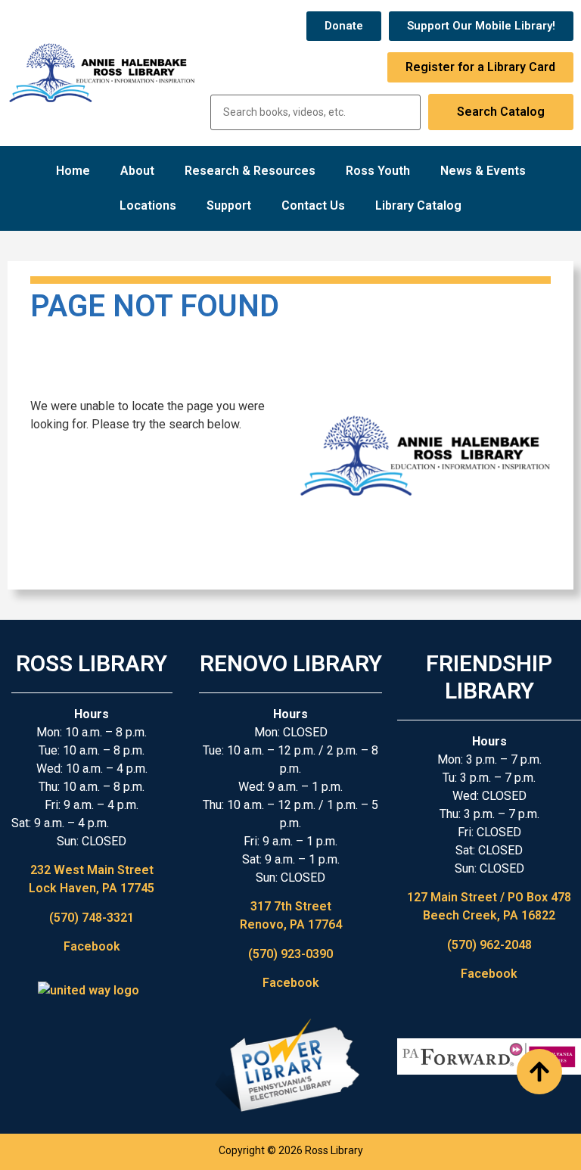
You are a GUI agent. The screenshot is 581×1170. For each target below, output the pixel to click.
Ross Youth (378, 170)
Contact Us (313, 205)
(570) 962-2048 (489, 945)
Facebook (92, 946)
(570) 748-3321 (91, 917)
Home (73, 170)
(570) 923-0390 (290, 954)
